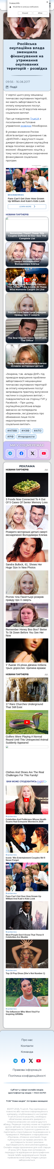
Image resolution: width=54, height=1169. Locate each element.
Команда (27, 1051)
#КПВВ (12, 430)
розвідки (26, 125)
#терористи (26, 436)
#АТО (37, 430)
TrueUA (34, 118)
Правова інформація (27, 1069)
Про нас (27, 1039)
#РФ (10, 436)
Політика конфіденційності (27, 1075)
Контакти (27, 1045)
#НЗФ (25, 430)
